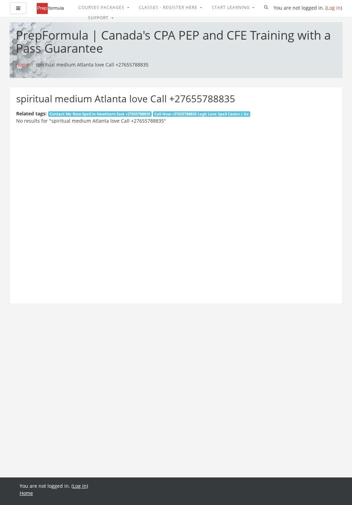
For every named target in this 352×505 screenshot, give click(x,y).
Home (26, 493)
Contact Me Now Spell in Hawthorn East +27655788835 (100, 114)
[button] (266, 7)
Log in (334, 7)
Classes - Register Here (169, 7)
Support (99, 18)
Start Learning (231, 7)
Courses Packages (102, 7)
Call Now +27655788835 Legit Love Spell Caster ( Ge (201, 114)
